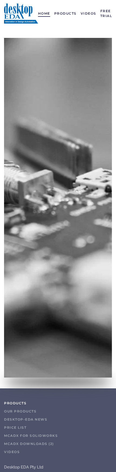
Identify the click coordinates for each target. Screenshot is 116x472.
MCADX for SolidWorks (31, 436)
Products (65, 13)
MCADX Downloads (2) (29, 444)
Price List (15, 427)
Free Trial (106, 13)
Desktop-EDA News (25, 419)
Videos (88, 13)
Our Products (20, 411)
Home (44, 13)
